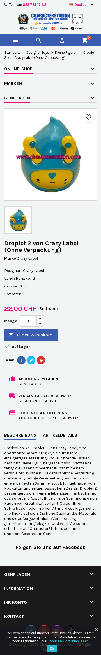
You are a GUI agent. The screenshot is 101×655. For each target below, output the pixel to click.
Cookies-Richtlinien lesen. (69, 641)
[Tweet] (31, 360)
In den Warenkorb (30, 335)
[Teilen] (21, 360)
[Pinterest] (41, 360)
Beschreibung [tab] (20, 435)
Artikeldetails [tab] (60, 435)
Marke (10, 258)
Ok (52, 649)
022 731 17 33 (35, 5)
